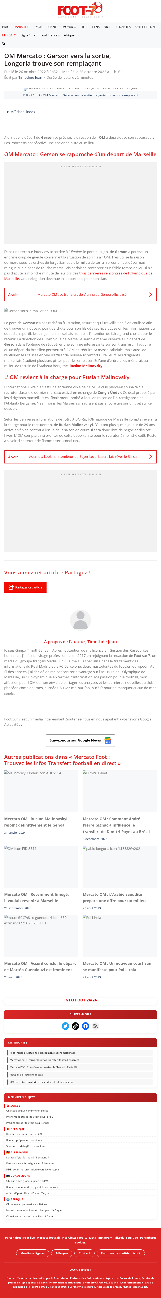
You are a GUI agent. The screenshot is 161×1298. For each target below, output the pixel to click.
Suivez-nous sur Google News (76, 740)
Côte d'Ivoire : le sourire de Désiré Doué (29, 1216)
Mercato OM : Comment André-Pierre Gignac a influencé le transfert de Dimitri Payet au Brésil (116, 825)
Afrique (69, 35)
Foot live (29, 1237)
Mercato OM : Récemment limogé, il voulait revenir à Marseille (36, 897)
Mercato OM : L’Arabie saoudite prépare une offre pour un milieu (114, 897)
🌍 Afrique (14, 1199)
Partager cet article (28, 587)
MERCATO (9, 35)
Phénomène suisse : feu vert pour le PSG (29, 1116)
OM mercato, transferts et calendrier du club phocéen (41, 1082)
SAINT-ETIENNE (145, 27)
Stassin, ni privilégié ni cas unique (25, 1146)
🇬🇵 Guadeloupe (18, 1176)
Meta (92, 1237)
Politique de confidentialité (120, 1253)
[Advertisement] (80, 204)
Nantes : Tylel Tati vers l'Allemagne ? (27, 1157)
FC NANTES (123, 27)
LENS (96, 27)
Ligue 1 (26, 35)
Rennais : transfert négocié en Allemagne (30, 1163)
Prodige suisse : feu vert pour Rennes (27, 1122)
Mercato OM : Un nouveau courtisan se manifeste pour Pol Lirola (117, 966)
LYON (38, 27)
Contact (84, 1253)
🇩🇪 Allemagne (17, 1152)
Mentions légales (33, 1253)
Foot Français (50, 35)
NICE (107, 27)
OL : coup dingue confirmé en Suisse (27, 1110)
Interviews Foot (72, 1237)
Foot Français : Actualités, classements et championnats (42, 1052)
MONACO (69, 27)
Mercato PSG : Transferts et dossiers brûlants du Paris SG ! (44, 1067)
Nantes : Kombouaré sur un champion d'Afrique (34, 1210)
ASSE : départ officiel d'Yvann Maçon (27, 1192)
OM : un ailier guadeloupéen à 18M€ (27, 1180)
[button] (3, 43)
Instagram (105, 1237)
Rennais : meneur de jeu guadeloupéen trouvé (33, 1186)
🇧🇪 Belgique (15, 1129)
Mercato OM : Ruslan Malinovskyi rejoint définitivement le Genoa (36, 822)
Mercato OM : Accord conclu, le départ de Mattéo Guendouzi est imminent (40, 966)
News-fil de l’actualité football (27, 1074)
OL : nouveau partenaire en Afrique (26, 1204)
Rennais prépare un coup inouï (24, 1140)
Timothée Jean (102, 641)
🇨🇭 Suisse (13, 1105)
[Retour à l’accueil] (80, 9)
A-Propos (62, 1253)
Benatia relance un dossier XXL (24, 1134)
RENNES (52, 27)
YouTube (132, 1237)
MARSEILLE (22, 27)
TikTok (119, 1237)
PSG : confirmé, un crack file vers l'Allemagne (32, 1169)
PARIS (6, 27)
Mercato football (48, 1237)
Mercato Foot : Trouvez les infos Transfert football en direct (44, 1060)
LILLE (84, 27)
